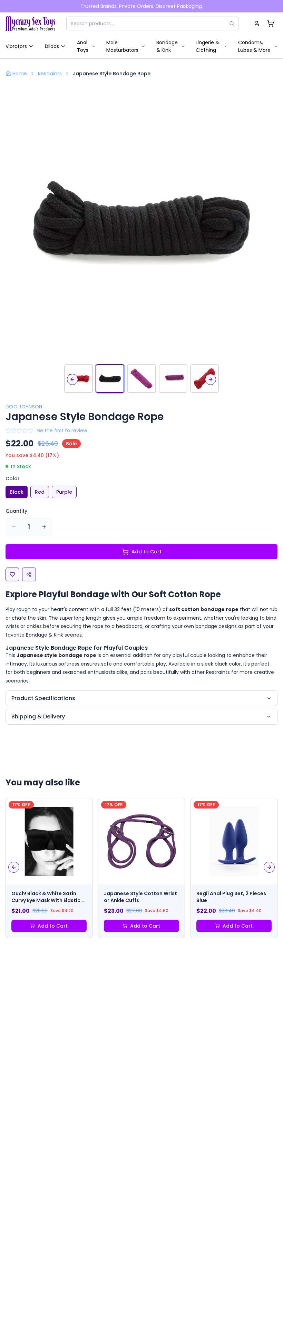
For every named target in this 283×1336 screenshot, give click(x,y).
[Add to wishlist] (12, 574)
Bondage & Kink (167, 46)
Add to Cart (146, 551)
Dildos (52, 46)
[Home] (30, 23)
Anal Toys (82, 46)
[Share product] (29, 574)
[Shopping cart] (270, 23)
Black (16, 491)
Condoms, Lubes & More (254, 46)
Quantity (16, 510)
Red (40, 491)
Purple (64, 491)
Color (13, 478)
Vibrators (16, 46)
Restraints (50, 73)
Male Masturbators (122, 46)
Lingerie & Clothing (207, 46)
